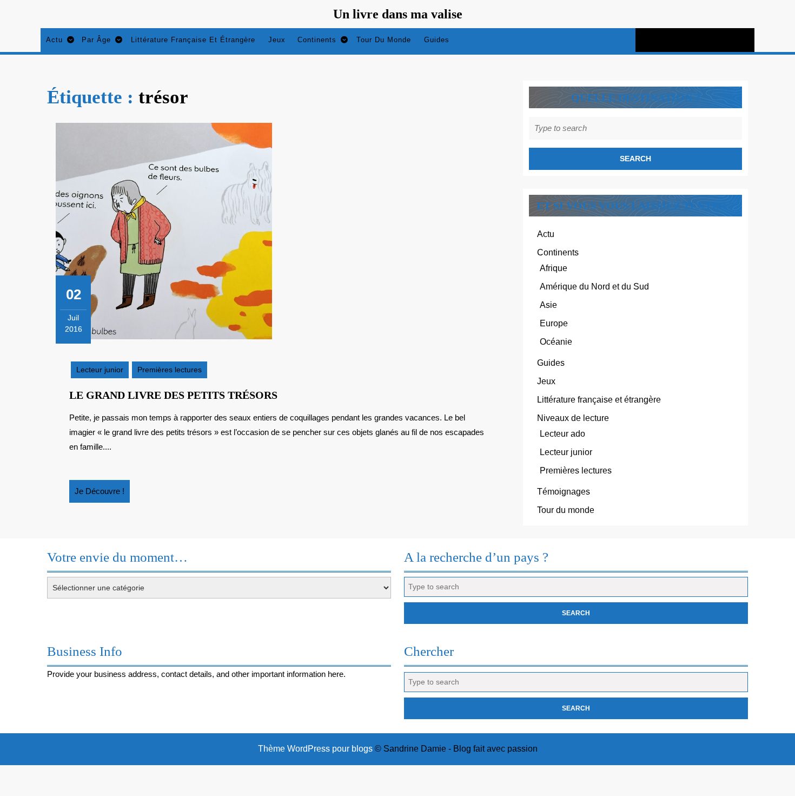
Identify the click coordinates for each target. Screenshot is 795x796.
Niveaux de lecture (573, 418)
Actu (54, 40)
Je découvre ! (102, 494)
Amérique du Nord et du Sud (594, 286)
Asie (548, 305)
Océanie (556, 341)
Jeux (277, 40)
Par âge (96, 40)
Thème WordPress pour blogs (315, 748)
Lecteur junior (99, 369)
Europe (554, 323)
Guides (436, 40)
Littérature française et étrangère (193, 40)
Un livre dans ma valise (397, 14)
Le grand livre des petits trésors (173, 395)
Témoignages (563, 491)
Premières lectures (169, 369)
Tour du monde (383, 40)
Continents (316, 40)
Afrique (553, 268)
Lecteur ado (562, 433)
